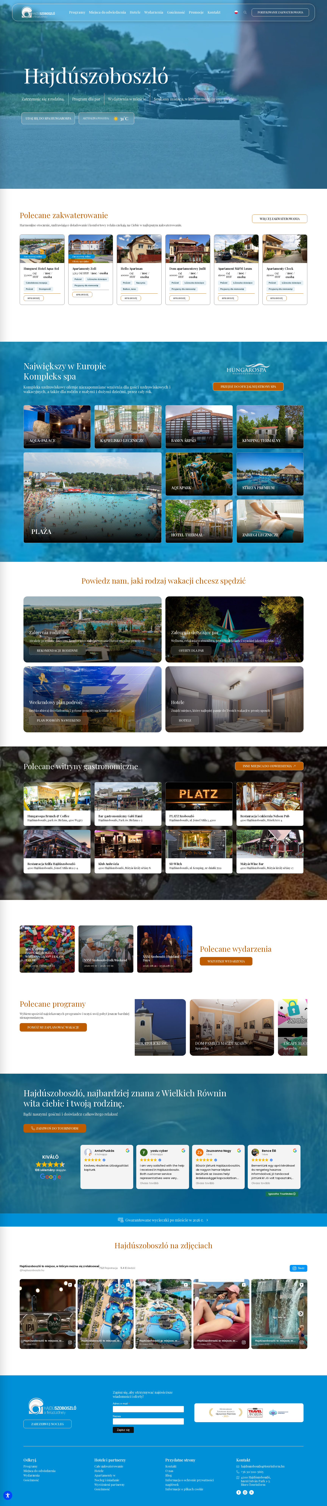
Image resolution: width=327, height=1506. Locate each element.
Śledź (301, 1268)
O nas (169, 1471)
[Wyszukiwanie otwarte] (245, 12)
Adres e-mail (121, 1403)
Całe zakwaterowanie (108, 1466)
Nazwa (117, 1416)
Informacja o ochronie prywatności (189, 1480)
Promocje (196, 12)
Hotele (135, 12)
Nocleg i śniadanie (106, 1480)
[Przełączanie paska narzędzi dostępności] (8, 1495)
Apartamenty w (104, 1475)
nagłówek (172, 1484)
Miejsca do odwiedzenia (107, 12)
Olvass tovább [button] (149, 1183)
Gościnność (176, 12)
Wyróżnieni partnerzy (109, 1484)
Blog (168, 1475)
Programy (77, 12)
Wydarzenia (153, 12)
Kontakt (214, 12)
